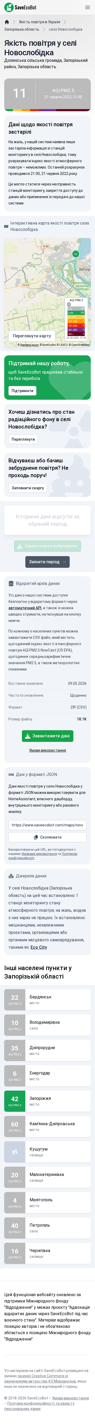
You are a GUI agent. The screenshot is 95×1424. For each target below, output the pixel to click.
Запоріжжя (40, 1098)
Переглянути (23, 439)
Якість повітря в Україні (39, 22)
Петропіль (40, 1225)
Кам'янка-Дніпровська (52, 1123)
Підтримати (22, 391)
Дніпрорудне (42, 1047)
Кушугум (39, 1149)
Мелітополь (41, 1199)
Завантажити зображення (51, 545)
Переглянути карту (32, 335)
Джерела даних (29, 344)
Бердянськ (40, 996)
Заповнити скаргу (28, 488)
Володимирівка (45, 1022)
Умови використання (47, 750)
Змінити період (44, 561)
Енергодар (40, 1073)
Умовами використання (39, 854)
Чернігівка (40, 1250)
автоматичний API (24, 608)
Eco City (39, 947)
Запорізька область (21, 29)
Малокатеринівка (47, 1174)
